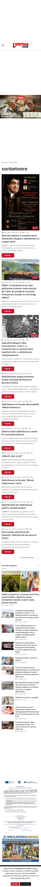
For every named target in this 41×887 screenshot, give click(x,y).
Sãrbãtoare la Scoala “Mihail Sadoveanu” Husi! (18, 482)
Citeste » (7, 255)
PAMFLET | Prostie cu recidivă (26, 697)
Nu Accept (25, 884)
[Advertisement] (20, 20)
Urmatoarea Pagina (27, 558)
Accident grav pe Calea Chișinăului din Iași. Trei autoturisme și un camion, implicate (25, 725)
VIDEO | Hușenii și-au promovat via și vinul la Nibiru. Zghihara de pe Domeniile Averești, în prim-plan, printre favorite (20, 598)
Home (5, 162)
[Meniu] (3, 46)
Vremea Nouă (7, 282)
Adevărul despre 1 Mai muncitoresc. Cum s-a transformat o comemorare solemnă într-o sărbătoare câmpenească (17, 349)
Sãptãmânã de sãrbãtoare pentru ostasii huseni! (17, 506)
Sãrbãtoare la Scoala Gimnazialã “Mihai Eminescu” (20, 406)
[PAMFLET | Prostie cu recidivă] (8, 700)
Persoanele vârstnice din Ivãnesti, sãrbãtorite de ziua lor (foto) (19, 535)
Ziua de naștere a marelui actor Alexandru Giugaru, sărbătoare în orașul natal (20, 238)
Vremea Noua (7, 477)
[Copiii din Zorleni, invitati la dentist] (8, 661)
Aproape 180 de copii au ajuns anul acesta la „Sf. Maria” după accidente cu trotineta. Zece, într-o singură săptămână (27, 687)
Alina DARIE (7, 233)
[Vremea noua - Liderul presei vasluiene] (20, 45)
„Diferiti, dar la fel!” (12, 456)
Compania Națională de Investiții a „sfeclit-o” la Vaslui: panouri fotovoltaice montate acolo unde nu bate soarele (26, 615)
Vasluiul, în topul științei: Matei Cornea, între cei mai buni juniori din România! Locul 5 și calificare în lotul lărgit (26, 647)
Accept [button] (15, 884)
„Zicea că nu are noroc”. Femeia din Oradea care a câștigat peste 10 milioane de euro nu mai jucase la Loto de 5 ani (27, 711)
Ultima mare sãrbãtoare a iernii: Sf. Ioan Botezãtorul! (20, 433)
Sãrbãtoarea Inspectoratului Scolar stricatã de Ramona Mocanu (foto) (18, 379)
